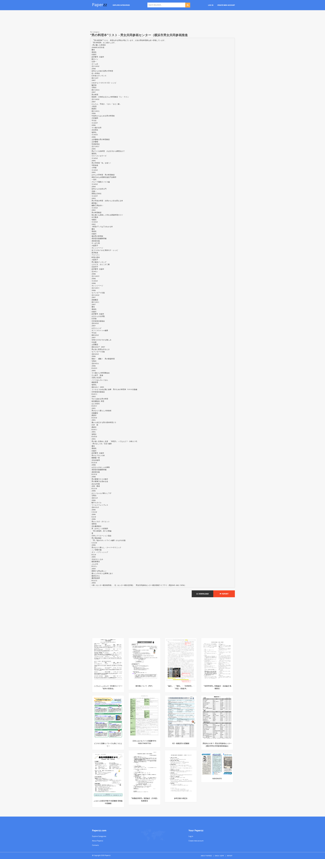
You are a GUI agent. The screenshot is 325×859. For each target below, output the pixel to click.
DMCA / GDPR (219, 856)
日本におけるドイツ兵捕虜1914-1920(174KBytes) (144, 742)
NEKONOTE (217, 778)
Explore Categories (99, 836)
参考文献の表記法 (180, 798)
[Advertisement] (162, 21)
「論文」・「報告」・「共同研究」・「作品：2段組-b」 (181, 687)
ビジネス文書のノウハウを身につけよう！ (108, 744)
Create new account (196, 841)
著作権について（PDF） (144, 686)
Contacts (95, 845)
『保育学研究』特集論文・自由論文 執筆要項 (217, 687)
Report (225, 594)
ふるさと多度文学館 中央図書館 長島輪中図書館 (108, 802)
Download (203, 594)
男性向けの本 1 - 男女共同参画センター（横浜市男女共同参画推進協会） (217, 744)
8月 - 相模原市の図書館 (180, 743)
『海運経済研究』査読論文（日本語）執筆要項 (144, 799)
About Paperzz (97, 841)
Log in (191, 836)
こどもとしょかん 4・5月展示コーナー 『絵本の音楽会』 (108, 687)
